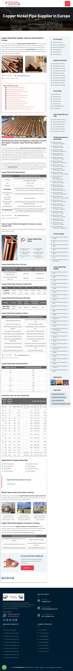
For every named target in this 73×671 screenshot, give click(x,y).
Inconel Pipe (42, 630)
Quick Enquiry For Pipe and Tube (11, 78)
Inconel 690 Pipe (57, 101)
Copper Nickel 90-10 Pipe (59, 119)
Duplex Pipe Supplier (57, 400)
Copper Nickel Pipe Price (13, 93)
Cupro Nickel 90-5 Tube (58, 126)
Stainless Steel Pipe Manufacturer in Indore (58, 219)
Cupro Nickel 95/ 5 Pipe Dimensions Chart (17, 103)
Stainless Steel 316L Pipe (12, 651)
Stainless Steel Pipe (58, 42)
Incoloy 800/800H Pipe (58, 106)
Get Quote (26, 567)
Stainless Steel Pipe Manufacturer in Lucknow (59, 216)
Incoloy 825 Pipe (57, 108)
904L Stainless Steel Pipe (59, 85)
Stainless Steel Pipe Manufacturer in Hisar (58, 146)
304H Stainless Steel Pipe (59, 70)
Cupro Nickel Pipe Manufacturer (61, 403)
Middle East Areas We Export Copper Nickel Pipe (19, 108)
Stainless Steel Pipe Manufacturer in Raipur (58, 223)
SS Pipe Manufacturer (58, 394)
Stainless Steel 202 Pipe (11, 633)
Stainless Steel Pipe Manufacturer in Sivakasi (59, 165)
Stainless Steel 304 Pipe (11, 636)
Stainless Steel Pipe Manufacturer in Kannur (59, 185)
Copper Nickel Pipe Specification (15, 89)
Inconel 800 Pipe (44, 648)
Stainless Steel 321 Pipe (11, 657)
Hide (13, 85)
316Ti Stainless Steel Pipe (59, 78)
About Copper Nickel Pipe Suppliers (16, 87)
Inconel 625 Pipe (57, 99)
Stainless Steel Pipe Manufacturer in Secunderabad (60, 173)
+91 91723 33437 (46, 601)
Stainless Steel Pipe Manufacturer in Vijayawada (59, 227)
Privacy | (37, 667)
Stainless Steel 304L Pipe (12, 639)
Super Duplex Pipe (57, 49)
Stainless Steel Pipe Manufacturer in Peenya (59, 169)
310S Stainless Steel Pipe (59, 80)
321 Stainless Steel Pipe (59, 82)
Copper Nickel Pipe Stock (13, 99)
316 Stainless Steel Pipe (58, 73)
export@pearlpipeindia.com (23, 75)
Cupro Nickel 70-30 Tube (59, 131)
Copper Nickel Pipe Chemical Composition (17, 95)
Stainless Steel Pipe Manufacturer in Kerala (58, 158)
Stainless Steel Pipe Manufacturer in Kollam (58, 182)
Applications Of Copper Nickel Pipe (16, 105)
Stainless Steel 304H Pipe (12, 642)
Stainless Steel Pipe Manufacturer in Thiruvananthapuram (58, 177)
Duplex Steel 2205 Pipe (58, 47)
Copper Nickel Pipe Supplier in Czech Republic (60, 329)
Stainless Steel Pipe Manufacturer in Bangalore (59, 150)
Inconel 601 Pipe (57, 96)
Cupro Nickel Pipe (57, 54)
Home (30, 24)
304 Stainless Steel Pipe (59, 66)
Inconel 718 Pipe (57, 103)
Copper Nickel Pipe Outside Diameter (16, 101)
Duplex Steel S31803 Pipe (59, 45)
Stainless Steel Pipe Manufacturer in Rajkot (58, 212)
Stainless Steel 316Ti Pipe (12, 654)
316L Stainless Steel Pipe (59, 75)
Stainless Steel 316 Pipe (11, 648)
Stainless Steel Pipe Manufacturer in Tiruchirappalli (60, 197)
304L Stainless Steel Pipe (59, 68)
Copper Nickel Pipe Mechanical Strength (17, 97)
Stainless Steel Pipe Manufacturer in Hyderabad (59, 193)
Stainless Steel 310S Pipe (12, 645)
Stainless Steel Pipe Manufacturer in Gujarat (59, 143)
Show (17, 85)
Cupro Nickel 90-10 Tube (59, 129)
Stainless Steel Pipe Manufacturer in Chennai (59, 189)
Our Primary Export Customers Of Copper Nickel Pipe (20, 107)
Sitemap (42, 667)
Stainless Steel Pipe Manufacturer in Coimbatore (60, 161)
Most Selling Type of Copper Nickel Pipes (17, 91)
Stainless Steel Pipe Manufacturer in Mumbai (59, 208)
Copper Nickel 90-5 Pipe (59, 124)
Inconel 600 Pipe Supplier (59, 397)
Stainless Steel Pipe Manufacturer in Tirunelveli (59, 200)
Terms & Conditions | (50, 667)
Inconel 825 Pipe (44, 651)
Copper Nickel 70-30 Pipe (59, 121)
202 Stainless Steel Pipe (59, 63)
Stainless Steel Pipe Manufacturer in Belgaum (59, 204)
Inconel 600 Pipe (57, 52)
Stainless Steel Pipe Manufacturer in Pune (58, 154)
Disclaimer (59, 667)
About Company (7, 611)
